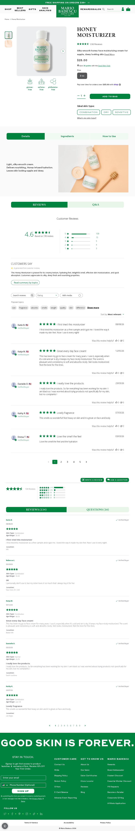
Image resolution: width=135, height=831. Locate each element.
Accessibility (69, 822)
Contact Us (59, 765)
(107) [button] (51, 487)
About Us (85, 765)
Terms (23, 801)
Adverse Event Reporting (65, 798)
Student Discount (115, 776)
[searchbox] (20, 295)
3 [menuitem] (61, 725)
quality (63, 307)
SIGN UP (23, 791)
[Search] (103, 9)
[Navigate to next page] (86, 462)
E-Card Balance (61, 792)
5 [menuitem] (67, 725)
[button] (128, 9)
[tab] (36, 509)
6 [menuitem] (70, 725)
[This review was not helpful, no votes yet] (121, 340)
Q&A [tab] (95, 204)
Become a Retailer (115, 792)
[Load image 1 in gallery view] (8, 35)
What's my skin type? (87, 118)
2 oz (82, 76)
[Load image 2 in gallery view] (8, 43)
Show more (93, 307)
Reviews (84, 787)
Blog (83, 792)
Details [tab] (25, 136)
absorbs (34, 307)
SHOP (8, 9)
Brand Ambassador (115, 770)
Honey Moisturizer (18, 19)
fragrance (23, 307)
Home (7, 19)
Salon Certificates (89, 776)
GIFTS (32, 9)
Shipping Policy (61, 776)
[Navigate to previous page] (48, 462)
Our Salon (85, 770)
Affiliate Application (116, 803)
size (14, 307)
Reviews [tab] (39, 204)
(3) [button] (51, 497)
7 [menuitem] (73, 725)
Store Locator (87, 781)
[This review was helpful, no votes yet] (116, 340)
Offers (57, 787)
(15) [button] (51, 490)
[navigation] (65, 781)
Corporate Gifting (115, 798)
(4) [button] (51, 495)
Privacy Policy (37, 798)
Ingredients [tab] (67, 136)
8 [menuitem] (76, 725)
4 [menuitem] (64, 725)
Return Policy (60, 781)
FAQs (56, 770)
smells (44, 307)
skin (71, 307)
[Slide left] (20, 51)
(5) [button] (51, 492)
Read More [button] (109, 54)
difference (80, 307)
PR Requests (113, 787)
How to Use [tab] (109, 136)
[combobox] (111, 9)
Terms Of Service (31, 822)
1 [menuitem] (55, 725)
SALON (97, 9)
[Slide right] (63, 51)
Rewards (111, 765)
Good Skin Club (104, 66)
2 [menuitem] (58, 725)
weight (53, 307)
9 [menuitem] (79, 725)
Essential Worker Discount (119, 781)
